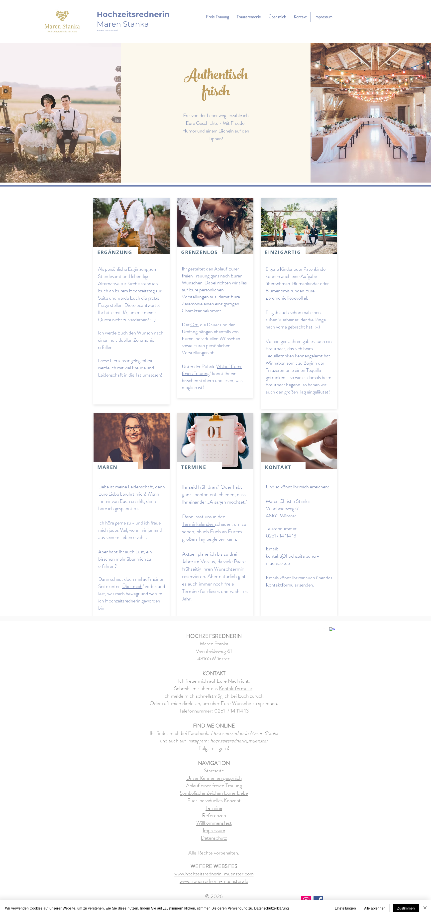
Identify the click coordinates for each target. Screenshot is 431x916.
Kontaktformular (235, 688)
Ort (194, 324)
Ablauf (221, 268)
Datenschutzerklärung (271, 908)
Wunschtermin (229, 569)
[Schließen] (425, 908)
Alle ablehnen (375, 908)
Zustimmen (406, 908)
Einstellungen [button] (345, 908)
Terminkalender (198, 524)
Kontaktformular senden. (290, 585)
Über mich (132, 586)
